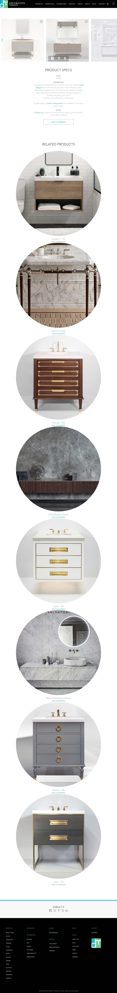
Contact (102, 4)
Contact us (38, 112)
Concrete (9, 950)
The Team (75, 946)
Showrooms (61, 4)
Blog (94, 4)
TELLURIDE (30, 950)
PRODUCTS (9, 928)
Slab (7, 964)
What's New (10, 932)
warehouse (31, 957)
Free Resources (54, 947)
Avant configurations (55, 103)
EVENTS (74, 953)
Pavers (8, 960)
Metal (8, 953)
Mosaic (8, 957)
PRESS (74, 950)
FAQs (74, 943)
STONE (8, 936)
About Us (75, 939)
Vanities (8, 971)
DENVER (29, 939)
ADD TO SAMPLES (58, 122)
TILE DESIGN (53, 944)
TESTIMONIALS (53, 932)
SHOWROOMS (31, 935)
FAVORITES (9, 974)
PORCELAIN (9, 939)
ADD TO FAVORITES (58, 242)
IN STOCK (9, 967)
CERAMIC (8, 943)
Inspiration (49, 4)
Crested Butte (31, 953)
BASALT (29, 946)
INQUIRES (94, 932)
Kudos (80, 4)
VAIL (28, 943)
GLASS (8, 946)
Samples (8, 978)
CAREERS (75, 957)
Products (39, 4)
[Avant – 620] (22, 40)
